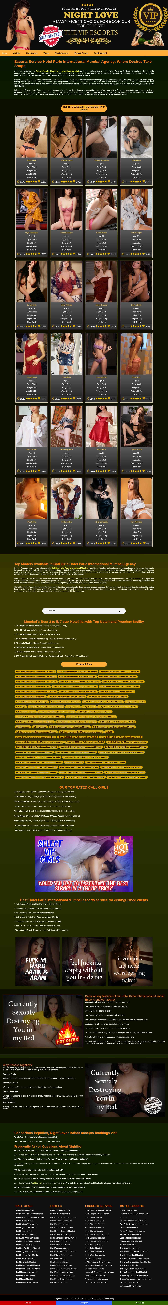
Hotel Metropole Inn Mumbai (26, 1282)
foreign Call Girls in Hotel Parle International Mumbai (125, 747)
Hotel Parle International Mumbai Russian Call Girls (36, 692)
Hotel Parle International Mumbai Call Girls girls (117, 677)
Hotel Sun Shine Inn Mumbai (96, 1234)
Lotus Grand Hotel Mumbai (96, 1276)
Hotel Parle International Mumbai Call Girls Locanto (36, 682)
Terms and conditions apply (103, 1299)
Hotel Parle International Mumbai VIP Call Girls (67, 697)
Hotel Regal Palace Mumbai (61, 1272)
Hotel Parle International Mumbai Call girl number (77, 671)
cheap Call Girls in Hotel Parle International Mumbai (121, 737)
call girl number (89, 707)
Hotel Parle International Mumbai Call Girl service (120, 671)
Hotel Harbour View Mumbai (26, 1224)
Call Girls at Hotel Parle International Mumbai (56, 712)
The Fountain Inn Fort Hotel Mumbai (134, 1258)
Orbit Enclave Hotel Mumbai (96, 1282)
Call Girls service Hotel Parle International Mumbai (69, 727)
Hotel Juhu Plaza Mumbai (25, 1234)
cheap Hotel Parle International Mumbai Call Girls (35, 737)
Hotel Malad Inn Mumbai (25, 1276)
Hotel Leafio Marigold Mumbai (27, 1265)
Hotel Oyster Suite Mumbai (61, 1234)
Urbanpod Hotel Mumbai (130, 1282)
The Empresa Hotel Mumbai (131, 1255)
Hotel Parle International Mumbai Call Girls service (79, 682)
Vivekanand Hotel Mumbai (130, 1286)
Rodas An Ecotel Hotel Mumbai (132, 1231)
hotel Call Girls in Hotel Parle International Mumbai (76, 752)
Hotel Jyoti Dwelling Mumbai (27, 1238)
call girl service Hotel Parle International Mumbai (118, 707)
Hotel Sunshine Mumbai (95, 1238)
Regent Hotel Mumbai (129, 1228)
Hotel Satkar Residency (94, 1221)
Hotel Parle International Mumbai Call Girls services (123, 682)
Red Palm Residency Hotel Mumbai (134, 1224)
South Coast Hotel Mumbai (131, 1241)
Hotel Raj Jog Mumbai (59, 1262)
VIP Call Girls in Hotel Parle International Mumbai (85, 777)
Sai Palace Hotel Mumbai (130, 1238)
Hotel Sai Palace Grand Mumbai (98, 1210)
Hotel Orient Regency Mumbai (62, 1231)
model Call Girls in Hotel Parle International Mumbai (36, 767)
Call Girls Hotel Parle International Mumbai (94, 712)
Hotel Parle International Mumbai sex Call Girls (78, 692)
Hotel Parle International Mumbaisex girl (31, 702)
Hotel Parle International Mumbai (63, 1252)
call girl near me (73, 707)
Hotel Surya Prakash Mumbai (97, 1241)
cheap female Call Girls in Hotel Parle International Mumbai (39, 742)
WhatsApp (140, 1303)
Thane (46, 53)
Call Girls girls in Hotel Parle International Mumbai (76, 722)
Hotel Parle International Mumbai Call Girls (32, 687)
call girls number (39, 727)
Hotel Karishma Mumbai (25, 1245)
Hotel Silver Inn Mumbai (95, 1224)
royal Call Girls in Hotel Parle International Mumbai (121, 767)
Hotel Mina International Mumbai (63, 1217)
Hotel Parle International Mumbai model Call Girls (119, 687)
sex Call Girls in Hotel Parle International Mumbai (125, 772)
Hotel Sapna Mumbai (93, 1217)
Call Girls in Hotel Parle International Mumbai (117, 722)
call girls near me (22, 727)
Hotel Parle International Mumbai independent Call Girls (75, 687)
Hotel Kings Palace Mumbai (26, 1252)
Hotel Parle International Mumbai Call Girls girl (77, 677)
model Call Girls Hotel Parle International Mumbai (105, 762)
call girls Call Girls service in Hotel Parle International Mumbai (91, 717)
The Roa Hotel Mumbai (129, 1265)
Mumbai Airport (61, 53)
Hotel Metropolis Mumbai (60, 1210)
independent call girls (74, 762)
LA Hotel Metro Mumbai (94, 1269)
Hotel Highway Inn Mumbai (26, 1228)
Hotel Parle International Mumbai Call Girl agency (35, 671)
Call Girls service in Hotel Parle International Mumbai (113, 727)
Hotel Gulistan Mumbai (24, 1221)
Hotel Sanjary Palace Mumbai (97, 1214)
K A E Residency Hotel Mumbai (98, 1262)
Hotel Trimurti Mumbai (94, 1245)
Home (4, 53)
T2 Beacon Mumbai (128, 1245)
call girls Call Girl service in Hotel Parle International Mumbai (39, 717)
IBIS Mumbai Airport (93, 1258)
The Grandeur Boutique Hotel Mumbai (135, 1262)
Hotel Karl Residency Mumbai (27, 1248)
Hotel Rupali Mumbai (58, 1282)
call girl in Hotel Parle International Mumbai (46, 707)
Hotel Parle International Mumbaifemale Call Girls (108, 697)
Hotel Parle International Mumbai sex (30, 697)
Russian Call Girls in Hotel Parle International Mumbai (81, 772)
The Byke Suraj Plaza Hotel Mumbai (134, 1252)
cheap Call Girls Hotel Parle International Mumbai (77, 737)
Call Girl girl (20, 707)
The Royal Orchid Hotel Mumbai (133, 1269)
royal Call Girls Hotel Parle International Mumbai (79, 767)
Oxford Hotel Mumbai (128, 1210)
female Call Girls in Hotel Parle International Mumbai (36, 747)
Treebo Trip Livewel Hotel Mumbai (134, 1276)
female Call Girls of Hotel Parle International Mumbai (81, 747)
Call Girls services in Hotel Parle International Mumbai (81, 732)
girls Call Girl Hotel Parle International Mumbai (34, 752)
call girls (109, 732)
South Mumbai (100, 53)
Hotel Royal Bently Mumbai (61, 1279)
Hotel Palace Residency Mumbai (63, 1238)
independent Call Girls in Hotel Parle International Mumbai (39, 762)
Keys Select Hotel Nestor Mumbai (98, 1265)
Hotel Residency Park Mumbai (62, 1276)
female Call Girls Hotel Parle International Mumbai (127, 742)
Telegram (84, 1303)
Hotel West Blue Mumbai (95, 1255)
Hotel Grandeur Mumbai (25, 1210)
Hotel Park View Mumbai (60, 1245)
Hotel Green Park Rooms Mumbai (29, 1214)
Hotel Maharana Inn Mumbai (26, 1272)
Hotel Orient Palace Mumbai (61, 1228)
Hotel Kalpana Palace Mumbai (27, 1241)
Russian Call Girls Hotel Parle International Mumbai (36, 772)
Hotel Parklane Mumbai (59, 1248)
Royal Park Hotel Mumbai (130, 1234)
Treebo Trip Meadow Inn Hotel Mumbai (135, 1279)
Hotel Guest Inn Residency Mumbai (29, 1217)
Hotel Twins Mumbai (93, 1248)
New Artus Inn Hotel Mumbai (96, 1279)
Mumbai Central (81, 53)
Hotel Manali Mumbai (24, 1279)
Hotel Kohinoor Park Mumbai (27, 1255)
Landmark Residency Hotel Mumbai (99, 1272)
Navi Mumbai (31, 53)
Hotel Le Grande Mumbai (25, 1262)
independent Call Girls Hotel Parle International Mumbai (85, 757)
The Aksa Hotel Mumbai (129, 1248)
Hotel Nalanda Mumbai (59, 1224)
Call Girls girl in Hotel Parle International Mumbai (127, 777)
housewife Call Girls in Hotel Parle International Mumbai (121, 752)
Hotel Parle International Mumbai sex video (117, 692)
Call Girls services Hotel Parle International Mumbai (36, 732)
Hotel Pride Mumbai (58, 1258)
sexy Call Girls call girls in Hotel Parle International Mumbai (39, 777)
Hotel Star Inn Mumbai (94, 1231)
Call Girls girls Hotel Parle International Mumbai (34, 722)
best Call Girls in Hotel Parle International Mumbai (102, 702)
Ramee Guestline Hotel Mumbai (133, 1221)
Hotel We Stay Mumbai (94, 1252)
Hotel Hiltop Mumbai (23, 1231)
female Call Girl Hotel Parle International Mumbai (85, 742)
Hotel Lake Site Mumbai (25, 1258)
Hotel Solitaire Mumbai (94, 1228)
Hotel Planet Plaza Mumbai (61, 1255)
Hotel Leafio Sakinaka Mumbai (27, 1269)
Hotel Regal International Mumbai (63, 1269)
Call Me (28, 1303)
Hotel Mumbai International (61, 1221)
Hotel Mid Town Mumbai (60, 1214)
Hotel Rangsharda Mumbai (61, 1265)
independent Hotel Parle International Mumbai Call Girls (38, 757)
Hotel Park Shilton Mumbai (61, 1241)
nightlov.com (37, 1183)
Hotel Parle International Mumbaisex (65, 702)
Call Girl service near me (25, 712)
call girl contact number (135, 702)
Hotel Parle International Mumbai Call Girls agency (35, 677)
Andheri (16, 53)
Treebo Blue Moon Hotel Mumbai (133, 1272)
